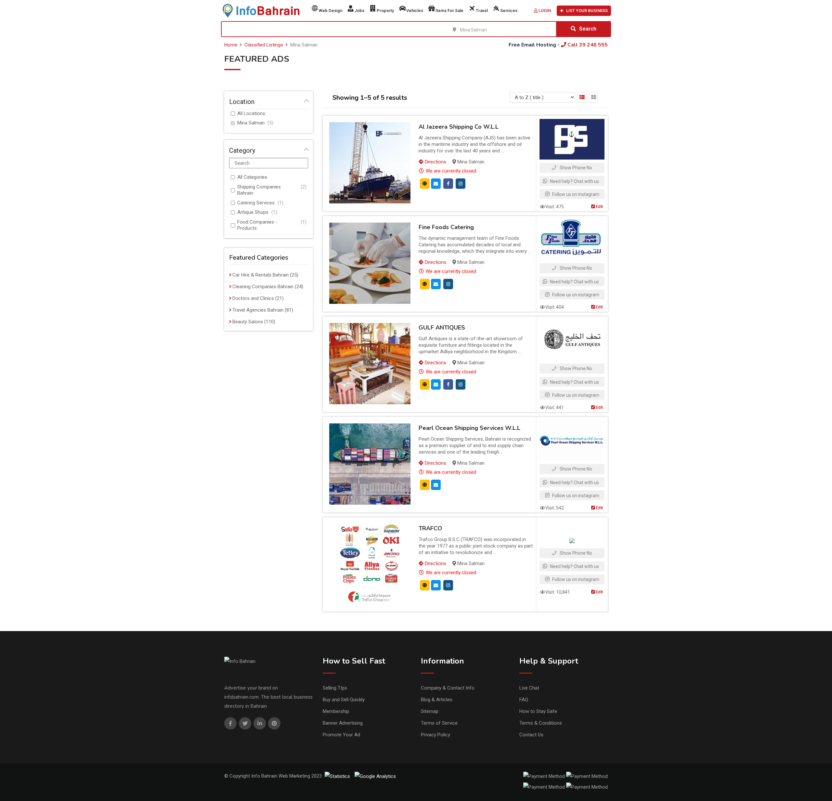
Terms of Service (439, 723)
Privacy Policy (435, 735)
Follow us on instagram (575, 194)
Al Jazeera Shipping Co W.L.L (459, 127)
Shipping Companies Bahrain (259, 190)
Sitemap (429, 711)
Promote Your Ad (341, 735)
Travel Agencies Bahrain (257, 310)
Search (587, 29)
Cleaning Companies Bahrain (262, 287)
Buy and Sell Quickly (344, 700)
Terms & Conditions (540, 723)
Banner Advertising (343, 723)
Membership (336, 711)
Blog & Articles (436, 700)
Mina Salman (251, 123)
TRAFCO (430, 528)
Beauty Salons (247, 322)
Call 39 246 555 (587, 44)
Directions (434, 162)
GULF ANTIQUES (442, 327)
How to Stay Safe (538, 711)
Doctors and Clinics (253, 298)
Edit (599, 206)
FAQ (523, 700)
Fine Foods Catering (446, 227)
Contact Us (531, 735)
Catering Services (256, 203)
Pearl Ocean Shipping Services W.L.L (469, 428)
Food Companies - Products (257, 225)
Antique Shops (252, 212)
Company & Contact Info (447, 688)
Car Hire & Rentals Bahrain (260, 275)
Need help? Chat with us (574, 181)
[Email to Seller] (435, 183)
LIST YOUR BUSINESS (587, 10)
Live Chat (529, 688)
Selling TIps (335, 688)
